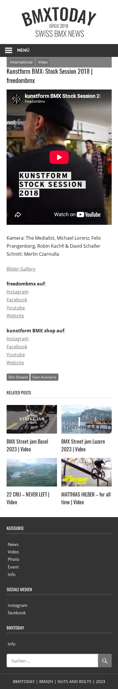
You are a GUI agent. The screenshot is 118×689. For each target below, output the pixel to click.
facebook (17, 612)
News (13, 544)
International (21, 62)
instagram (17, 605)
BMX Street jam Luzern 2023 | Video (83, 445)
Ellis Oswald (18, 377)
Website (15, 316)
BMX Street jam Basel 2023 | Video (27, 445)
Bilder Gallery (21, 269)
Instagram (18, 292)
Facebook (17, 300)
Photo (13, 559)
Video (43, 62)
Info (11, 574)
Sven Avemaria (44, 377)
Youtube (16, 308)
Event (13, 567)
